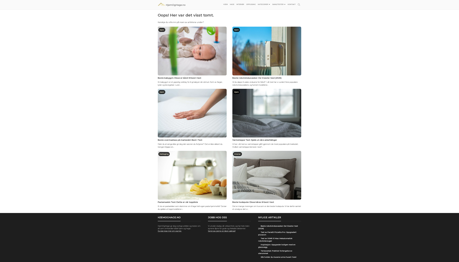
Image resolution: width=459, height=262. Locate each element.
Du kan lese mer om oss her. (170, 231)
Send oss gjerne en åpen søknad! (221, 231)
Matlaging (164, 154)
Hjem (225, 4)
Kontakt (292, 4)
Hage (232, 4)
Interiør (240, 4)
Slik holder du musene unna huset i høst (278, 257)
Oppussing (251, 4)
